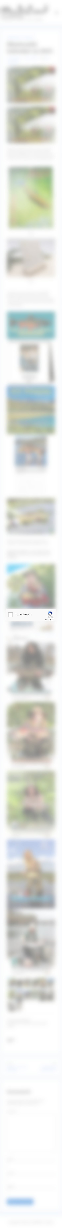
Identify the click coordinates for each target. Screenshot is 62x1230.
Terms (52, 620)
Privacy (47, 620)
